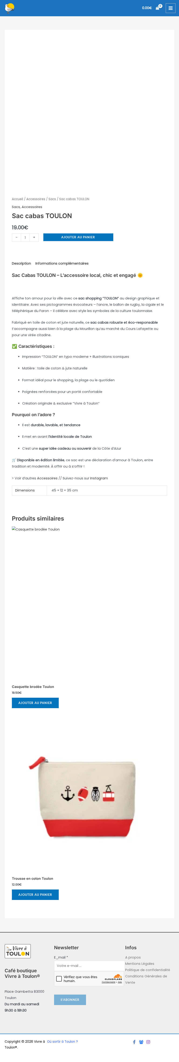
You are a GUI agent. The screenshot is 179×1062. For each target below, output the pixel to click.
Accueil (17, 199)
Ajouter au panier (78, 237)
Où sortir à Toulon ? (62, 1041)
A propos (133, 957)
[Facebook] (134, 1042)
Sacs (52, 199)
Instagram (99, 478)
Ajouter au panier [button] (35, 703)
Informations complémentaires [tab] (62, 263)
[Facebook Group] (141, 1042)
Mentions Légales (139, 963)
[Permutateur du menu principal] (171, 8)
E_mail (61, 957)
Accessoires (35, 199)
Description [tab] (21, 263)
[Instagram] (148, 1042)
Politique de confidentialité (147, 970)
